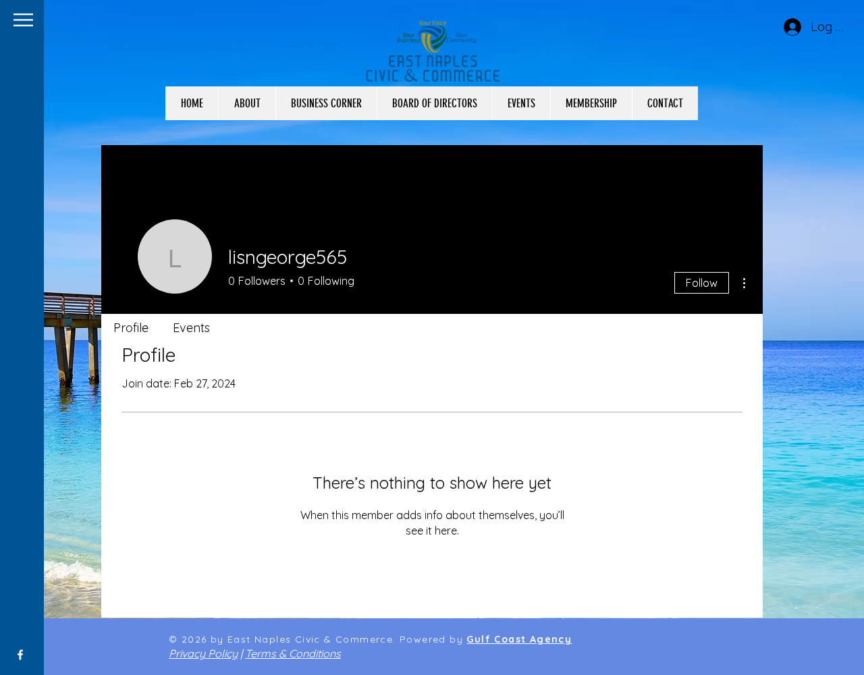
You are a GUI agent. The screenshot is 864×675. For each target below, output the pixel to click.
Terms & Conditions (293, 653)
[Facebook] (20, 655)
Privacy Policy (203, 653)
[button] (23, 20)
